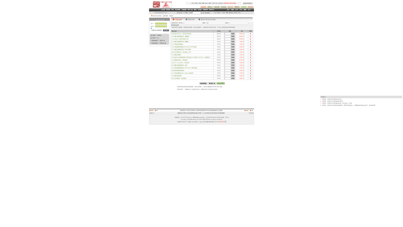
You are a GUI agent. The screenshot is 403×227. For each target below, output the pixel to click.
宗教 (203, 3)
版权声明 (203, 110)
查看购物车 (155, 40)
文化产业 (214, 3)
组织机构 (182, 110)
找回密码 (159, 30)
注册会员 (153, 30)
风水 (228, 9)
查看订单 (162, 40)
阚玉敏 (231, 12)
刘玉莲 (235, 12)
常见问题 (209, 110)
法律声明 (198, 110)
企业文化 (220, 3)
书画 (200, 3)
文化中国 (165, 16)
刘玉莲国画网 (221, 113)
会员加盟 (219, 110)
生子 (249, 9)
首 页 (193, 3)
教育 (210, 3)
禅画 (227, 12)
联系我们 (193, 110)
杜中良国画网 (189, 113)
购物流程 (214, 110)
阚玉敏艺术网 (197, 113)
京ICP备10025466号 (209, 122)
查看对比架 (163, 43)
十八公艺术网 (205, 113)
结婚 (232, 9)
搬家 (245, 9)
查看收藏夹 (155, 43)
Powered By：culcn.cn (197, 122)
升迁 (241, 9)
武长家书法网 (213, 113)
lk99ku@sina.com (197, 117)
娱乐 (206, 3)
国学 (196, 3)
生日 (236, 9)
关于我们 (187, 110)
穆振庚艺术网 (181, 113)
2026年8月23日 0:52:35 (160, 12)
